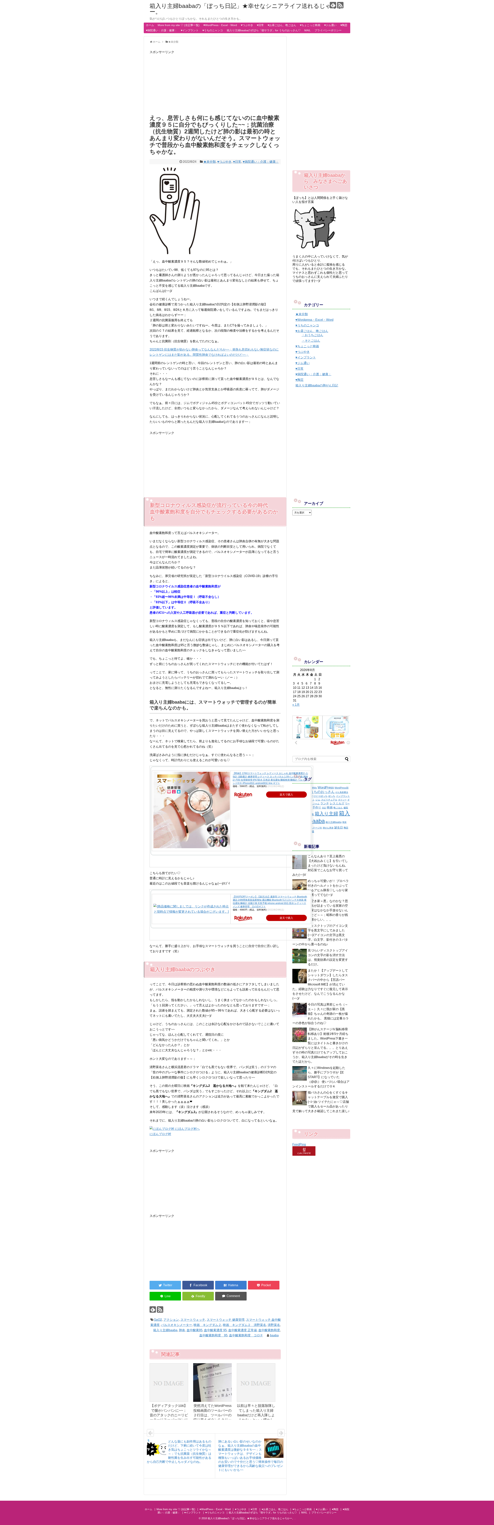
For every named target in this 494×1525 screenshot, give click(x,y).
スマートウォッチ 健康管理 (225, 1319)
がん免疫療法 (341, 792)
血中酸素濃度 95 (215, 1330)
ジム (317, 799)
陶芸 (346, 827)
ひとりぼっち (320, 796)
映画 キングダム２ (207, 1325)
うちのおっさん (322, 792)
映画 (330, 807)
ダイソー (342, 800)
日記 (324, 808)
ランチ (324, 803)
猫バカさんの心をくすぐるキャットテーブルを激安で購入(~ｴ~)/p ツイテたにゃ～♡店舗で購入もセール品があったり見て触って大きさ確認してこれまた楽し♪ (320, 1102)
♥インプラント (190, 30)
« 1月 (296, 704)
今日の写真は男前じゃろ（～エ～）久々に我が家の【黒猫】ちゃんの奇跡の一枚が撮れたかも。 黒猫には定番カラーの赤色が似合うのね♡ (320, 1014)
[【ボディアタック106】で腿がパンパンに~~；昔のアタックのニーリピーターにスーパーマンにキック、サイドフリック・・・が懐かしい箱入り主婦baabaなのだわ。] (169, 1382)
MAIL (307, 30)
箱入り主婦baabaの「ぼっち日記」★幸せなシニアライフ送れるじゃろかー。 (246, 9)
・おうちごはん (312, 335)
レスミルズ (337, 803)
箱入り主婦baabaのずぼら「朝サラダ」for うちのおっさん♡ (264, 30)
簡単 (344, 822)
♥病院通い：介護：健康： (161, 30)
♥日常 (260, 25)
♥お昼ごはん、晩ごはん (282, 25)
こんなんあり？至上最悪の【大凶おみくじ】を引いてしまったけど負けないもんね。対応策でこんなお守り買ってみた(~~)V (320, 865)
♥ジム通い (330, 25)
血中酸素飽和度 (269, 1330)
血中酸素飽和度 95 (213, 1335)
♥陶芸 (343, 25)
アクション (171, 1319)
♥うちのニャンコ (212, 30)
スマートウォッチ (192, 1319)
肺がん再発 (328, 828)
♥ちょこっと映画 (310, 25)
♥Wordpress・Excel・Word (314, 319)
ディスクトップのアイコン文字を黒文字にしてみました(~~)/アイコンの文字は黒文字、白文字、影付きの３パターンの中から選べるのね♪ (320, 935)
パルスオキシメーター (176, 1325)
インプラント (343, 796)
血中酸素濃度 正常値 (242, 1330)
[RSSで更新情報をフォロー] (340, 5)
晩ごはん (338, 807)
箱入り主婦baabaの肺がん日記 (316, 385)
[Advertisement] (215, 82)
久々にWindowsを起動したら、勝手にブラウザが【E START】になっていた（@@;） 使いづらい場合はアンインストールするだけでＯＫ (320, 1077)
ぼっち (331, 796)
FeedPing (299, 1144)
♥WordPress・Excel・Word (220, 25)
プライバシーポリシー (328, 30)
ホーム (150, 25)
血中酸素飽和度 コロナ (246, 1335)
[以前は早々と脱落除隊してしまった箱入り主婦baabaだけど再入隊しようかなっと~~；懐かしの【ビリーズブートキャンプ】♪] (256, 1382)
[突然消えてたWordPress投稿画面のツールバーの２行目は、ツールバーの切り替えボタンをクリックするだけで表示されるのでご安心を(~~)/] (212, 1382)
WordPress (326, 787)
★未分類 (209, 161)
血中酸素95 (194, 1330)
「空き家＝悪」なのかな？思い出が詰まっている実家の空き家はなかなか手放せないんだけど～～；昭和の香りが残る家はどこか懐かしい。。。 (320, 910)
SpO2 (158, 1319)
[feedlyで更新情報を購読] (333, 5)
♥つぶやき (247, 25)
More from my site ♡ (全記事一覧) (179, 25)
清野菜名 (274, 1325)
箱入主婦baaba (334, 822)
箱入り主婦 (326, 813)
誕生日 (338, 827)
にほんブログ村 (160, 1134)
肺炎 (182, 1330)
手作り (316, 807)
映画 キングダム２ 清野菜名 (244, 1325)
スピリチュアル (329, 799)
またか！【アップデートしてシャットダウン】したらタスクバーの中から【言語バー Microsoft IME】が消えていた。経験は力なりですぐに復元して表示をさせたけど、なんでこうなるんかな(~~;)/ (320, 984)
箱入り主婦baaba (165, 1330)
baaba (274, 1335)
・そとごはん (311, 340)
